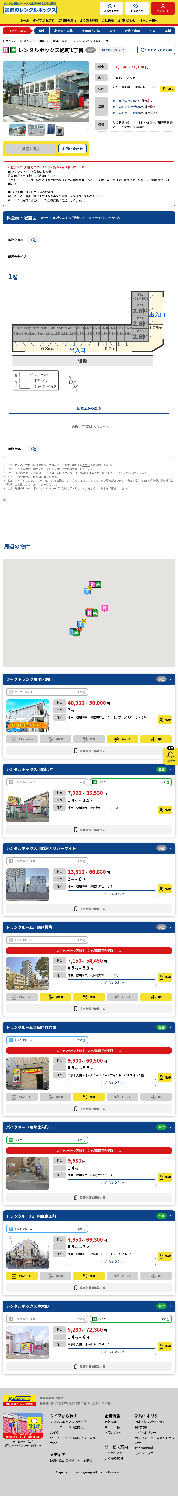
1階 (33, 240)
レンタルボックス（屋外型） (69, 1421)
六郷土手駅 (132, 107)
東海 (112, 31)
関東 (42, 31)
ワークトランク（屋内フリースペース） (72, 1440)
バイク (54, 1432)
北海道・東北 (63, 31)
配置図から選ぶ (89, 408)
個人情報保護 (144, 1448)
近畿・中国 (132, 31)
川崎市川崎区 (58, 41)
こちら (86, 465)
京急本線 (118, 107)
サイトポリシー (145, 1432)
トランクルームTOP (15, 41)
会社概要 (108, 20)
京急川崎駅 (132, 113)
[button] (92, 613)
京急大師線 (120, 101)
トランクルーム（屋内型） (68, 1427)
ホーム (24, 20)
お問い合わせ (127, 20)
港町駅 (132, 101)
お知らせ (170, 755)
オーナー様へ (149, 20)
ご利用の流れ (67, 20)
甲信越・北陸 (91, 31)
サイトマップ (144, 1453)
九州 (168, 31)
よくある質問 (89, 20)
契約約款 (141, 1427)
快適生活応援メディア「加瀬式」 (72, 1460)
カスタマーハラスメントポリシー (155, 1440)
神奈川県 (39, 41)
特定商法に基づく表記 (150, 1421)
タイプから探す (43, 20)
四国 (152, 31)
